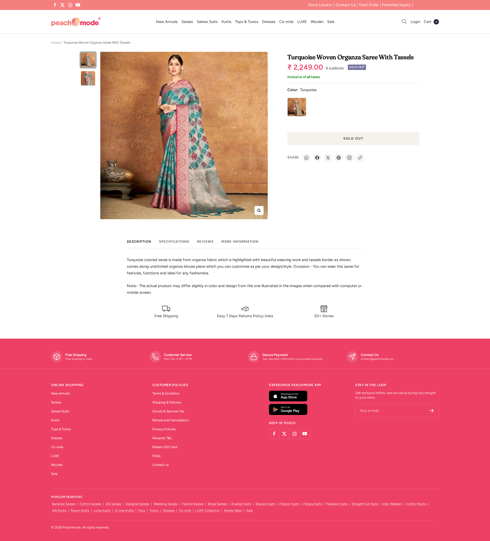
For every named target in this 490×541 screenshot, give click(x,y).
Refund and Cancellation (170, 420)
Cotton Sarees (90, 504)
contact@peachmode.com (377, 359)
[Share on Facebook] (317, 157)
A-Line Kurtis (124, 510)
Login (415, 21)
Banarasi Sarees (63, 504)
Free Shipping (166, 316)
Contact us (160, 465)
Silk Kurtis (59, 510)
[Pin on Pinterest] (338, 157)
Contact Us (346, 5)
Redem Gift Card (164, 447)
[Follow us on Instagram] (70, 5)
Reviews (205, 241)
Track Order (369, 5)
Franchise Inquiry (396, 5)
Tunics (154, 510)
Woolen (317, 21)
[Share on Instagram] (349, 157)
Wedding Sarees (166, 504)
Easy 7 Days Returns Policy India (245, 316)
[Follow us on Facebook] (55, 5)
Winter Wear (233, 510)
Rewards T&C (162, 438)
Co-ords (286, 21)
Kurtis (226, 21)
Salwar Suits (207, 21)
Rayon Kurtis (80, 510)
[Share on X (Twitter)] (328, 157)
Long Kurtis (102, 510)
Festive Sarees (192, 504)
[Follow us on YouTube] (78, 5)
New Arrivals (167, 21)
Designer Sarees (137, 504)
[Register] (432, 410)
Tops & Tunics (246, 21)
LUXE (302, 21)
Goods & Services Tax (168, 411)
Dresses (268, 21)
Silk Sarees (113, 504)
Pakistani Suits (336, 504)
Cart (430, 21)
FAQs (156, 456)
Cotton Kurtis (416, 504)
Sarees (187, 21)
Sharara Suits (265, 504)
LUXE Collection (207, 510)
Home (55, 42)
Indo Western (392, 504)
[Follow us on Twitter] (62, 5)
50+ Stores (324, 316)
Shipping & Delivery (166, 402)
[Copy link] (360, 157)
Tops (141, 510)
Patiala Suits (312, 504)
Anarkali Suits (241, 504)
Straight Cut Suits (365, 504)
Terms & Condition (165, 393)
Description (139, 241)
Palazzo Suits (289, 504)
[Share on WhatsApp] (306, 157)
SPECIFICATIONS (174, 241)
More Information (240, 241)
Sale (330, 21)
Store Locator (320, 5)
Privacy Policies (164, 429)
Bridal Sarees (217, 504)
